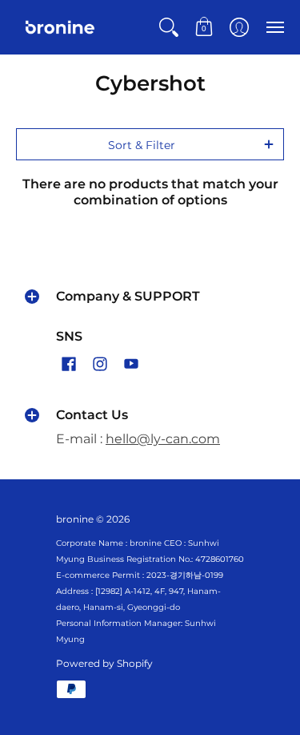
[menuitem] (168, 27)
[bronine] (60, 27)
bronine (75, 519)
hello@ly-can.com (163, 438)
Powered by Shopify (104, 663)
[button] (168, 27)
